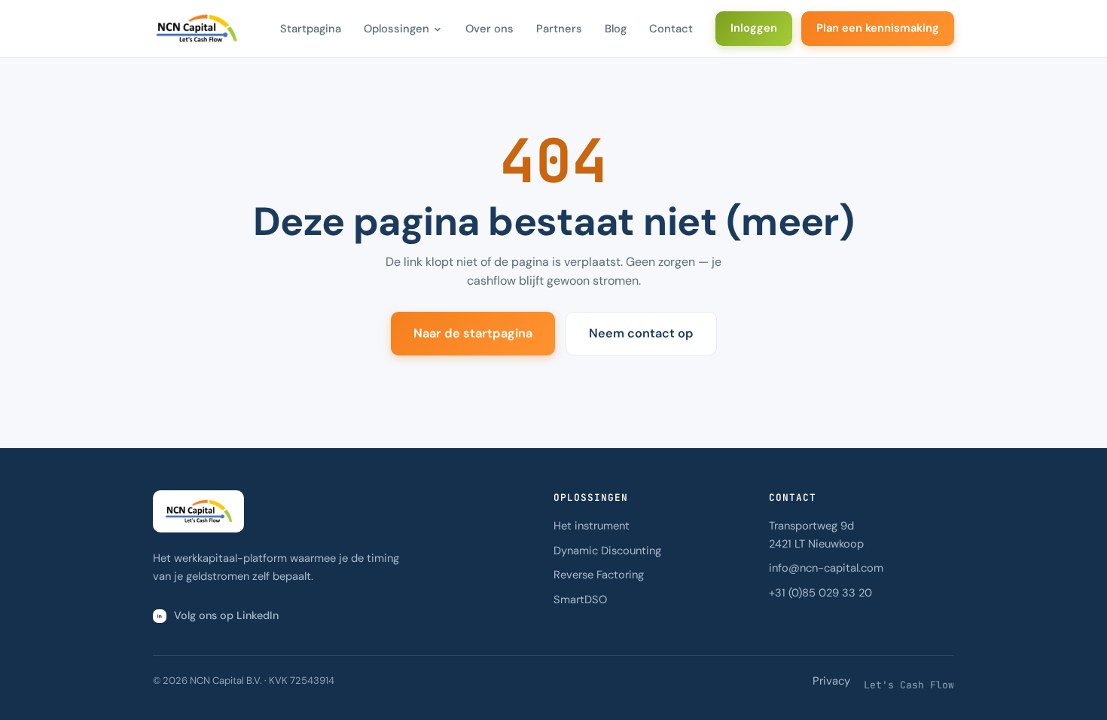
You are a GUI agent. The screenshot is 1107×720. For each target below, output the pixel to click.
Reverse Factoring (599, 574)
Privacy (831, 680)
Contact (671, 28)
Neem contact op (641, 333)
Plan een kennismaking (877, 27)
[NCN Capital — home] (196, 28)
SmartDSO (580, 599)
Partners (559, 28)
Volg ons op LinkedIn (226, 615)
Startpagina (310, 28)
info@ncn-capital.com (826, 567)
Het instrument (592, 525)
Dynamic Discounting (607, 550)
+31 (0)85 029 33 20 (820, 592)
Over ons (489, 28)
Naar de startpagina (472, 333)
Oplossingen (396, 28)
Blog (616, 28)
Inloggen (753, 27)
